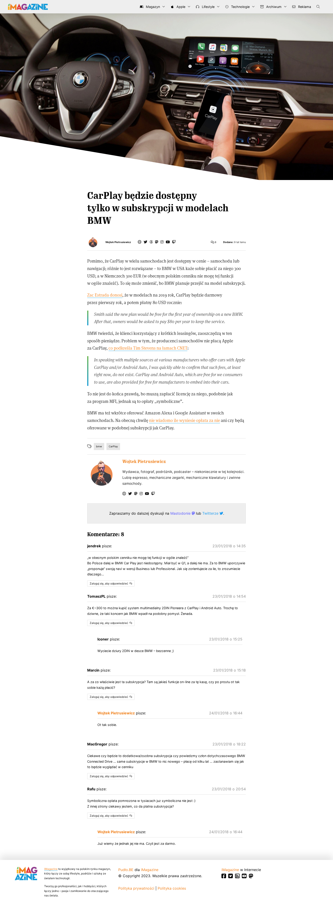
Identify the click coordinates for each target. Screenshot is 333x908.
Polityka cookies (172, 888)
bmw (99, 446)
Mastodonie (181, 513)
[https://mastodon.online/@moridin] (156, 242)
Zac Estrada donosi (104, 295)
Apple (180, 7)
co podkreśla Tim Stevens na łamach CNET (148, 348)
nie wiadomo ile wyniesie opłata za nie (184, 420)
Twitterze (211, 513)
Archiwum (273, 7)
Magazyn (152, 7)
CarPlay (113, 446)
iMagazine (51, 869)
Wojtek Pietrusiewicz (118, 242)
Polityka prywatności (136, 888)
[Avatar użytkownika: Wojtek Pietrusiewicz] (101, 473)
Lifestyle (208, 7)
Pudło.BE (125, 869)
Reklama (304, 7)
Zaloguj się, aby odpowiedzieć (109, 583)
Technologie (240, 7)
